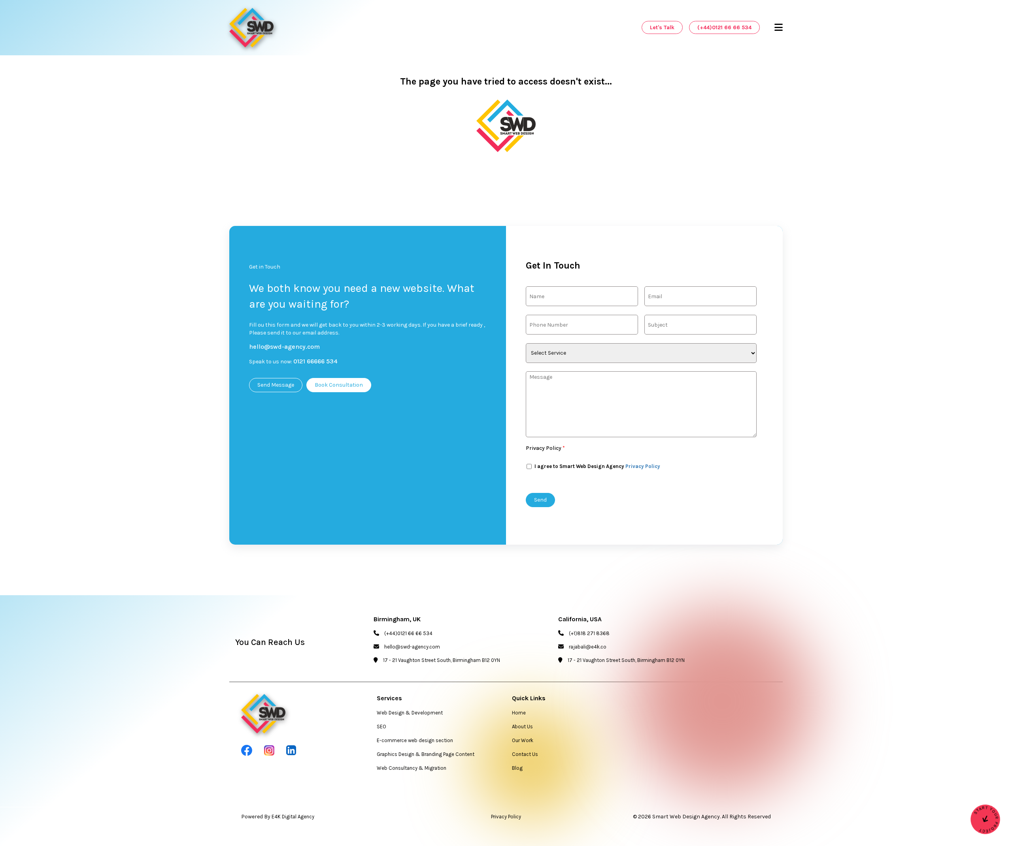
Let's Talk (662, 27)
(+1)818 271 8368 (589, 633)
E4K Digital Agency (293, 817)
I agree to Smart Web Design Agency (596, 466)
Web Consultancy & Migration (411, 768)
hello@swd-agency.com (284, 346)
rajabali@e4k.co (587, 647)
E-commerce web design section (415, 740)
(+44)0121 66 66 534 (724, 27)
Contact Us (525, 754)
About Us (522, 726)
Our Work (522, 740)
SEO (381, 726)
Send (540, 499)
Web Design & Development (410, 713)
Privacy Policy (545, 448)
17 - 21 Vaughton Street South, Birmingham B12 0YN (441, 660)
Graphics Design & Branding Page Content (425, 754)
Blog (517, 768)
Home (519, 713)
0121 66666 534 (315, 361)
